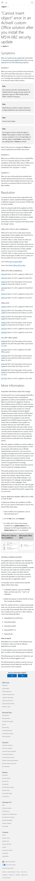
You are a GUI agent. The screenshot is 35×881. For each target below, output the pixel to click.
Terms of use (24, 872)
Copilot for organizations (7, 697)
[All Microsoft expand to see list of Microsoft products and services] (2, 2)
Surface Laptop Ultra (7, 691)
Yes (12, 676)
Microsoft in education (7, 745)
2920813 (4, 307)
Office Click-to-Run (19, 265)
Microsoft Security (6, 778)
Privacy (18, 872)
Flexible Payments (6, 736)
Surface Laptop (5, 688)
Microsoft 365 (5, 784)
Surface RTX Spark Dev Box (8, 694)
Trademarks (5, 875)
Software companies (6, 823)
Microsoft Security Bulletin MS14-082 (15, 60)
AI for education (5, 766)
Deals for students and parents (9, 763)
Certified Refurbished (7, 730)
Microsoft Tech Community (8, 817)
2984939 (4, 341)
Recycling (18, 875)
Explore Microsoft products (8, 703)
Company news (5, 841)
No (23, 676)
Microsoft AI (5, 775)
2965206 (4, 288)
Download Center (6, 718)
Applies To (5, 46)
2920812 (4, 322)
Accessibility (5, 853)
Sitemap (4, 872)
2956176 (4, 294)
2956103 (4, 356)
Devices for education (7, 748)
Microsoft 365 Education (7, 754)
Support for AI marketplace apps (9, 814)
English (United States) (10, 861)
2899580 (4, 370)
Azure (3, 805)
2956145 (4, 278)
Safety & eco (12, 875)
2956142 (4, 310)
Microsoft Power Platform (8, 787)
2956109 (4, 364)
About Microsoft (6, 838)
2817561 (4, 378)
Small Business (5, 796)
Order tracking (5, 727)
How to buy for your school (8, 757)
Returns (4, 724)
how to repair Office (15, 262)
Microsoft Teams (6, 790)
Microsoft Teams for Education (9, 751)
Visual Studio (5, 826)
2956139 (4, 316)
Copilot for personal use (7, 700)
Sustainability (5, 856)
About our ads (24, 875)
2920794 (4, 350)
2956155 (4, 298)
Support (4, 7)
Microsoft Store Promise (7, 733)
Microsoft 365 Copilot (7, 793)
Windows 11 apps (6, 706)
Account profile (5, 715)
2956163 (4, 282)
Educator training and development (10, 760)
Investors (4, 847)
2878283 (4, 332)
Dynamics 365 (5, 781)
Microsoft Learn (5, 811)
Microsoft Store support (7, 721)
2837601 (4, 329)
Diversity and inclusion (7, 850)
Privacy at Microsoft (6, 844)
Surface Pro (4, 685)
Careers (4, 835)
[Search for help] (6, 2)
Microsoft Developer (6, 808)
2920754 (4, 274)
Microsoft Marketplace (7, 820)
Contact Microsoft (11, 872)
